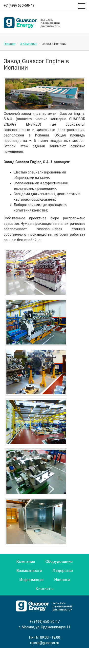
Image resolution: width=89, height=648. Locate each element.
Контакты (45, 589)
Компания (25, 561)
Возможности (29, 570)
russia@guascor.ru (44, 643)
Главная (9, 44)
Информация (31, 579)
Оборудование (59, 561)
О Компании (28, 44)
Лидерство (62, 570)
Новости (62, 579)
